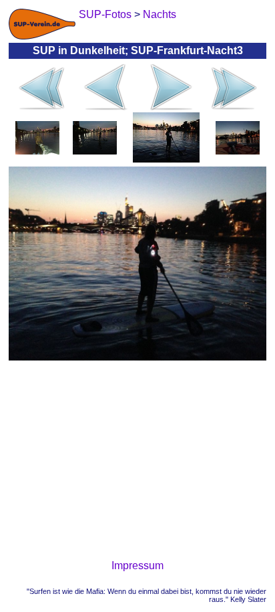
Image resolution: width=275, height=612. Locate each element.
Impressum (137, 565)
